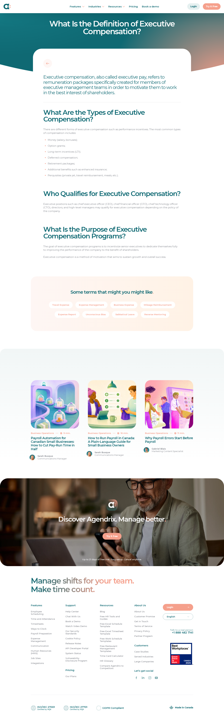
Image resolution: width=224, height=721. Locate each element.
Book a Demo (72, 621)
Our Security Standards (72, 632)
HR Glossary (106, 661)
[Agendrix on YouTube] (156, 678)
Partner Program (143, 636)
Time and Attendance (43, 619)
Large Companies (144, 661)
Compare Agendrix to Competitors (111, 667)
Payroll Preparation (41, 633)
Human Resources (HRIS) (41, 652)
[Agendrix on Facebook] (136, 678)
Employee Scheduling (37, 612)
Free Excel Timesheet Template (111, 632)
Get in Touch (141, 621)
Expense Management (38, 639)
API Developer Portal (76, 648)
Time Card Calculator (111, 656)
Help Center (72, 611)
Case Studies (141, 651)
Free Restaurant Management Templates (108, 648)
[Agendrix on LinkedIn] (143, 678)
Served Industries (143, 656)
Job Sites (36, 658)
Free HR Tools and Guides (110, 617)
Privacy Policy (142, 631)
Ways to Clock (38, 629)
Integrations (37, 663)
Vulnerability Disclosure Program (76, 659)
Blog (102, 611)
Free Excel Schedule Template (111, 625)
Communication (40, 646)
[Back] (47, 63)
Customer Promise (144, 616)
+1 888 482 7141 (182, 632)
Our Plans (70, 676)
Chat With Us (72, 616)
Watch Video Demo (76, 626)
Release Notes (73, 643)
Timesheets (37, 624)
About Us (139, 611)
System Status (73, 653)
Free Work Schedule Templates (111, 639)
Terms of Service (143, 626)
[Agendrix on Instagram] (150, 678)
